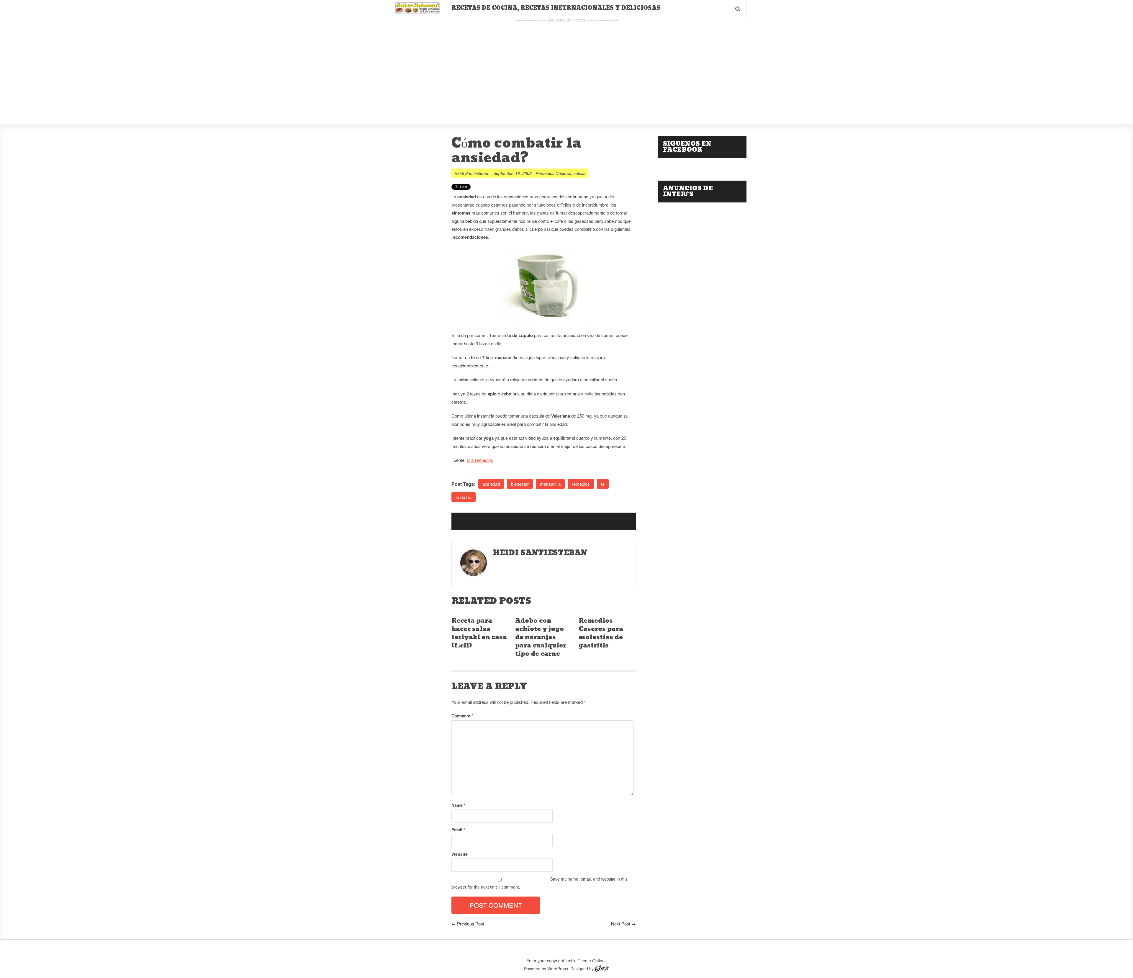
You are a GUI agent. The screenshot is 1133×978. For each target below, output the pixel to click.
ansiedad (491, 484)
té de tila (463, 497)
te (603, 484)
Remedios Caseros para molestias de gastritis (601, 633)
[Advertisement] (566, 65)
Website (459, 854)
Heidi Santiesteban (471, 173)
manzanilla (550, 484)
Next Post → (623, 923)
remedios (581, 484)
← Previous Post (467, 923)
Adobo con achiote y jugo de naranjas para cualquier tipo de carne (540, 637)
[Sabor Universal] (417, 11)
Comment (462, 716)
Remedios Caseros (553, 173)
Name (458, 805)
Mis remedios (480, 460)
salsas (579, 173)
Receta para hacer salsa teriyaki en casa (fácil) (479, 633)
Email (458, 830)
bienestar (520, 484)
